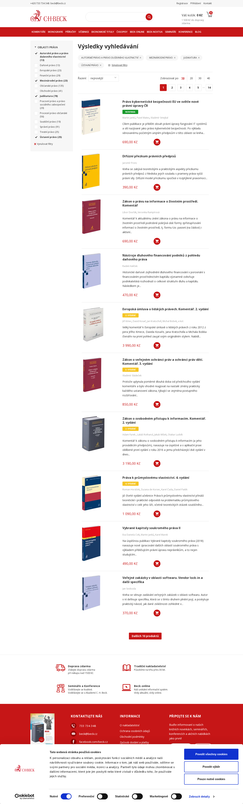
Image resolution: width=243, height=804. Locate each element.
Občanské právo (49, 85)
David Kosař (139, 321)
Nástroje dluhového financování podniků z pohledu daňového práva (161, 257)
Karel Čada (167, 489)
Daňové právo (47, 65)
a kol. (181, 321)
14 (209, 87)
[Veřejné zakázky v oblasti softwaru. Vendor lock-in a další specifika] (100, 593)
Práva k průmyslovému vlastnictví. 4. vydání (155, 478)
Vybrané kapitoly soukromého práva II (151, 528)
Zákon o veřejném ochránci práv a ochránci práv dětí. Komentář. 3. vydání (162, 362)
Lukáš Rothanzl (145, 434)
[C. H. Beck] (53, 15)
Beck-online (142, 686)
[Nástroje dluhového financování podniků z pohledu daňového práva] (100, 270)
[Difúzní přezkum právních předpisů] (100, 171)
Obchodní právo (49, 91)
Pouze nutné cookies (211, 779)
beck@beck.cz (88, 734)
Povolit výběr (211, 766)
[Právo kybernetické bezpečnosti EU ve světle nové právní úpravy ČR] (100, 117)
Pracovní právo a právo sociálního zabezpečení (52, 103)
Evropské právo (48, 70)
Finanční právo (48, 75)
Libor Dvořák (129, 212)
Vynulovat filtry (45, 144)
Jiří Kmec (127, 321)
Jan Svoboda (129, 588)
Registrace (182, 3)
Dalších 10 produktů (145, 636)
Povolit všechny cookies (211, 754)
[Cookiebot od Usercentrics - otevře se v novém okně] (24, 796)
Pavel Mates (143, 117)
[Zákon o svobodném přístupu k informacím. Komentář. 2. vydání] (100, 434)
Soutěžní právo (48, 121)
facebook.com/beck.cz (93, 742)
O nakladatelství (129, 725)
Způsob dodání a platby (134, 742)
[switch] (102, 796)
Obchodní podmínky (132, 736)
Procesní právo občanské (53, 113)
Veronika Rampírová (148, 212)
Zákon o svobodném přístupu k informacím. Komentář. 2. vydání (164, 421)
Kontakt (208, 3)
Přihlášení (195, 3)
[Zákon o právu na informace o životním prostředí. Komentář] (100, 217)
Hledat (149, 16)
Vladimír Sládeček (131, 375)
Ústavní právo (48, 137)
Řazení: (82, 78)
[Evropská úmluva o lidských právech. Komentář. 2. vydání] (100, 324)
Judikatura (46, 96)
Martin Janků (129, 117)
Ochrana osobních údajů (135, 731)
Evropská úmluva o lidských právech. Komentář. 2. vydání (165, 309)
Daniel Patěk (180, 489)
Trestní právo (47, 132)
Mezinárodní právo (51, 80)
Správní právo (47, 126)
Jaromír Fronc (129, 163)
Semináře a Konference (84, 686)
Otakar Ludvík (175, 434)
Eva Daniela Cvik (131, 534)
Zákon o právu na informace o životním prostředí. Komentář (160, 203)
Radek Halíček (129, 266)
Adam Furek (129, 434)
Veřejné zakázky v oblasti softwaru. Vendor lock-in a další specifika (162, 580)
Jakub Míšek (160, 434)
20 (191, 78)
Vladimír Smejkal (159, 117)
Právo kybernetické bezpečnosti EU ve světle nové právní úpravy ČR (160, 104)
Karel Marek (161, 534)
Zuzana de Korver (150, 489)
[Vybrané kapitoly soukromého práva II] (100, 543)
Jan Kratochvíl (154, 321)
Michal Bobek (170, 321)
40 (208, 78)
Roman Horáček (131, 489)
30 (199, 78)
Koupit (157, 142)
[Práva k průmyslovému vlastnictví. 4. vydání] (100, 493)
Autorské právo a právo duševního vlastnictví (54, 55)
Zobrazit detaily (199, 796)
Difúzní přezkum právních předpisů (149, 156)
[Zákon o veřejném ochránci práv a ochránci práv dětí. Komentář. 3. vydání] (100, 375)
